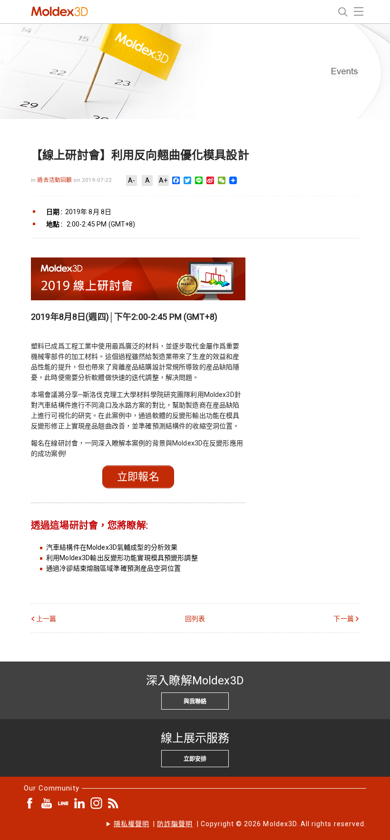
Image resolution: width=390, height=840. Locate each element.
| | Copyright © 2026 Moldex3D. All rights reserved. (240, 824)
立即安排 (195, 759)
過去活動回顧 (55, 180)
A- (131, 180)
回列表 (195, 619)
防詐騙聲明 (175, 824)
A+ (163, 180)
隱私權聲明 (131, 824)
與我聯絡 (195, 701)
